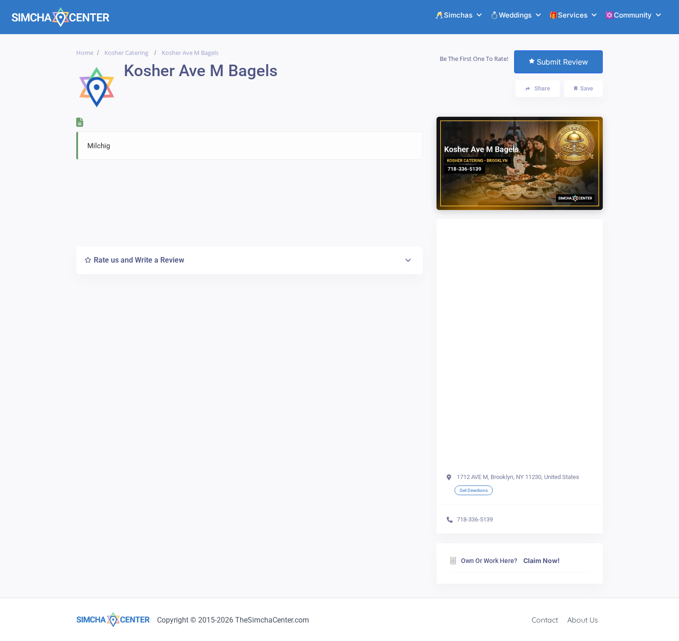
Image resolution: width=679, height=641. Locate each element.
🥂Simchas (454, 15)
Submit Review (562, 61)
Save (586, 88)
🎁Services (568, 15)
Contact (545, 619)
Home (84, 52)
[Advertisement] (249, 200)
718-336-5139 (475, 519)
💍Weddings (511, 15)
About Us (582, 619)
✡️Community (628, 15)
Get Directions (474, 490)
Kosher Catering (126, 52)
